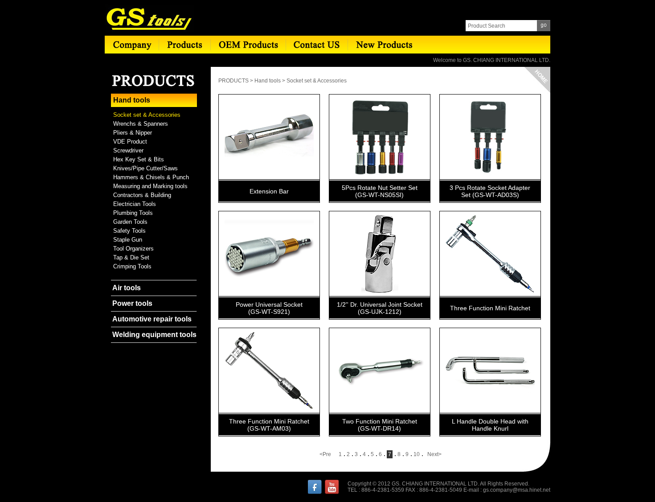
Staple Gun (127, 239)
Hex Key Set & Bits (138, 159)
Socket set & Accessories (146, 114)
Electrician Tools (134, 204)
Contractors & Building (142, 195)
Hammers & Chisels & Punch (151, 177)
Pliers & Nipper (132, 132)
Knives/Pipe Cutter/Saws (145, 168)
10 (416, 454)
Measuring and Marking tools (150, 186)
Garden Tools (130, 221)
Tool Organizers (133, 248)
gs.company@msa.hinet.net (516, 490)
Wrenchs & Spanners (140, 123)
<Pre (325, 454)
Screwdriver (128, 150)
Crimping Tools (132, 266)
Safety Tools (129, 230)
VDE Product (130, 141)
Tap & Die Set (131, 257)
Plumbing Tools (133, 213)
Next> (434, 454)
